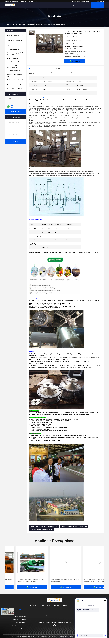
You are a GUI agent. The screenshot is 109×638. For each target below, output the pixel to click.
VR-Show (38, 5)
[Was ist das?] (8, 106)
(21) (14, 88)
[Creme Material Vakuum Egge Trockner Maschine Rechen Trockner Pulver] (49, 43)
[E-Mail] (12, 106)
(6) (14, 85)
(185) (15, 36)
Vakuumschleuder (20, 24)
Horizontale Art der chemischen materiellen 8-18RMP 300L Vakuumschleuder (86, 580)
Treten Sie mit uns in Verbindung (59, 5)
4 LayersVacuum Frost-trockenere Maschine (41, 529)
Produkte (30, 5)
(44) (13, 61)
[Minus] (105, 600)
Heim (6, 24)
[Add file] (77, 635)
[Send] (105, 635)
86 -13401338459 (99, 1)
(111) (15, 40)
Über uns (45, 5)
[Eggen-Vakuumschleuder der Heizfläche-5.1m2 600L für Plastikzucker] (21, 562)
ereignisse (74, 5)
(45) (13, 49)
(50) (15, 45)
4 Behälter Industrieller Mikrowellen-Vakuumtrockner (74, 526)
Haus (23, 5)
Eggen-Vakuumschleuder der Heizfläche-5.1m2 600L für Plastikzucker (21, 580)
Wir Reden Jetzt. (15, 111)
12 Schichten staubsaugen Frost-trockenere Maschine (44, 526)
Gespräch (97, 5)
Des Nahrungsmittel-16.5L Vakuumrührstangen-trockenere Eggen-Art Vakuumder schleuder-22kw (54, 580)
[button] (8, 566)
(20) (15, 53)
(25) (14, 58)
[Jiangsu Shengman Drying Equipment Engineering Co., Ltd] (10, 5)
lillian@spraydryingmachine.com (81, 1)
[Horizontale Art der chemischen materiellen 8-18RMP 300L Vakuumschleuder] (89, 562)
